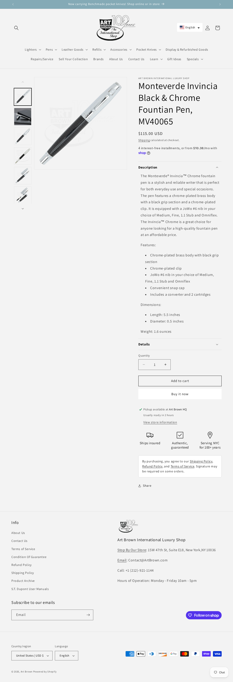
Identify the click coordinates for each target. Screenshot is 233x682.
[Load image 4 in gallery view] (23, 156)
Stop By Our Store (131, 550)
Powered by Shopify (45, 671)
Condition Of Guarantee (28, 557)
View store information (160, 422)
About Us (18, 533)
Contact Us (19, 541)
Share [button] (147, 486)
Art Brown (27, 671)
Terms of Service (183, 466)
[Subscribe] (88, 615)
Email (122, 560)
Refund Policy (152, 466)
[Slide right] (23, 209)
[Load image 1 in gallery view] (23, 97)
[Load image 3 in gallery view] (23, 136)
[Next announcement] (220, 4)
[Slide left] (23, 82)
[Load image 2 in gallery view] (23, 116)
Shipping (144, 140)
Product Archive (23, 581)
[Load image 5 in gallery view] (23, 175)
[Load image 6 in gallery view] (23, 195)
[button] (16, 28)
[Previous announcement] (13, 4)
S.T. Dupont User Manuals (30, 589)
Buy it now (180, 394)
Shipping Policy (201, 461)
